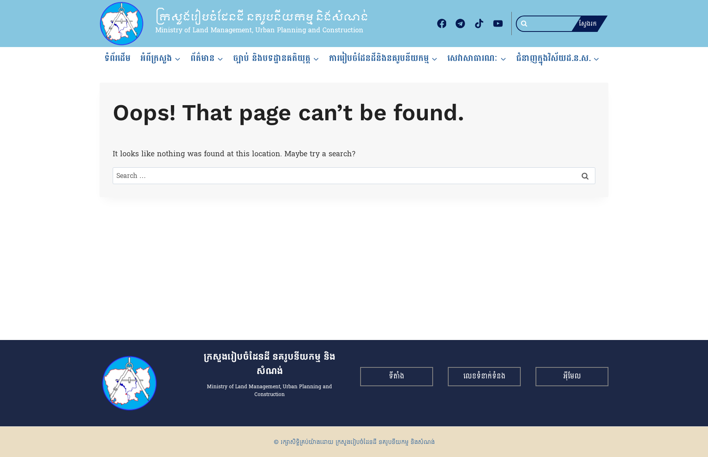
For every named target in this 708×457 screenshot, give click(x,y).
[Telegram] (460, 23)
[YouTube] (497, 23)
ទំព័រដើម (117, 58)
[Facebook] (441, 23)
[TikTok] (479, 23)
